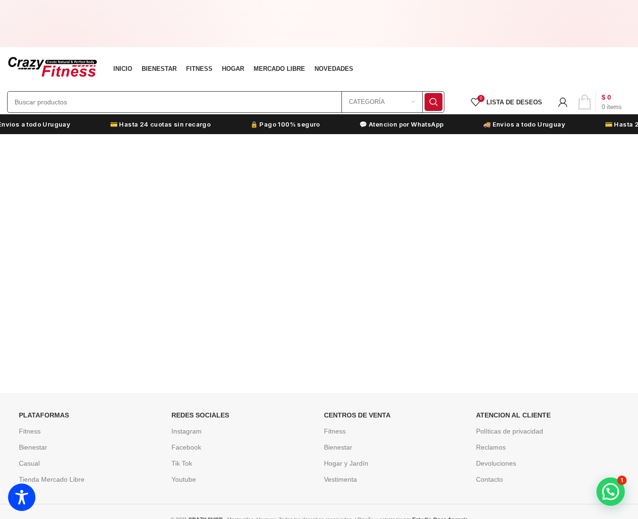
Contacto (489, 479)
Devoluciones (496, 463)
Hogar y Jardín (346, 463)
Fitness (30, 431)
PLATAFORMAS (44, 415)
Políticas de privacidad (509, 431)
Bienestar (33, 447)
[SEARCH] (433, 102)
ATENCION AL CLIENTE (513, 415)
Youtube (183, 479)
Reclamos (491, 447)
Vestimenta (340, 479)
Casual (29, 463)
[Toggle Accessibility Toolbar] (21, 497)
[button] (610, 491)
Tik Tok (181, 463)
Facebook (186, 447)
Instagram (186, 431)
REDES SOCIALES (200, 415)
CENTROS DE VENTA (357, 415)
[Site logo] (52, 68)
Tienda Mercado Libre (52, 479)
